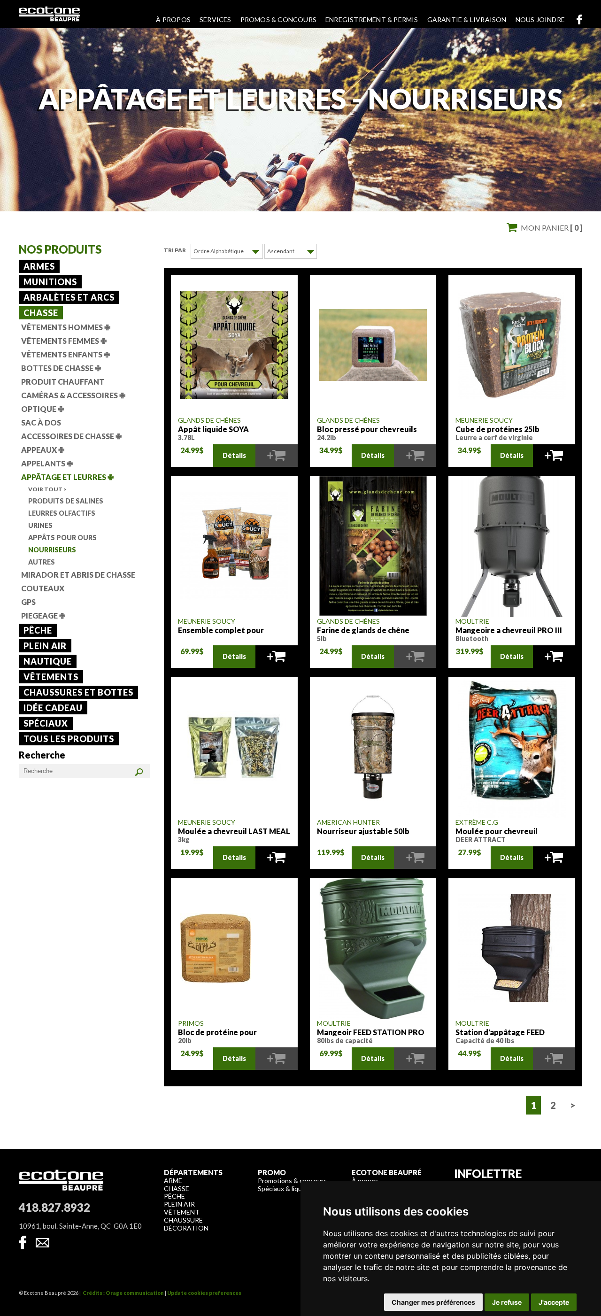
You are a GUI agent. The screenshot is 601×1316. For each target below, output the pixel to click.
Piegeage (43, 615)
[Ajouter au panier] (554, 455)
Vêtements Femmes (64, 340)
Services (215, 19)
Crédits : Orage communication (123, 1293)
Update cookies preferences (204, 1293)
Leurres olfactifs (61, 513)
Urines (40, 525)
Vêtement (182, 1212)
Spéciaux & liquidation (290, 1188)
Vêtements (50, 677)
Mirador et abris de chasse (78, 574)
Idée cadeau (53, 708)
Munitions (50, 282)
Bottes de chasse (61, 368)
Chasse (40, 313)
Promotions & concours (292, 1180)
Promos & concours (278, 19)
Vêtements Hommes (65, 327)
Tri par (175, 250)
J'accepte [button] (554, 1302)
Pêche (37, 630)
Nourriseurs (52, 550)
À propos (173, 19)
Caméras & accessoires (73, 395)
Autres (41, 562)
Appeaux (42, 449)
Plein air (45, 646)
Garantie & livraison (467, 19)
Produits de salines (65, 501)
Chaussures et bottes (78, 692)
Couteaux (42, 588)
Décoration (186, 1228)
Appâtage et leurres (67, 476)
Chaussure (183, 1220)
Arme (173, 1180)
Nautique (47, 661)
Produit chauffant (62, 381)
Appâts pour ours (62, 538)
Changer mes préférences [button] (433, 1302)
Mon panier (551, 227)
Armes (39, 266)
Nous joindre (540, 19)
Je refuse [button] (507, 1302)
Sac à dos (41, 422)
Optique (42, 408)
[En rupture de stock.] (276, 455)
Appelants (47, 463)
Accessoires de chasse (71, 436)
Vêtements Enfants (65, 354)
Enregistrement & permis (371, 19)
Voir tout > (47, 489)
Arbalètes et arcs (69, 297)
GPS (28, 601)
